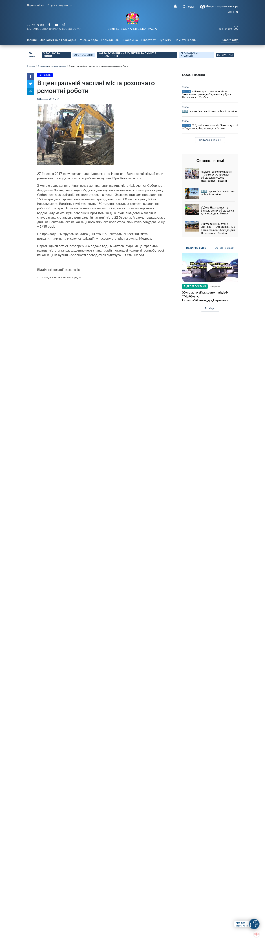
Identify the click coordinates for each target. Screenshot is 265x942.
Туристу (165, 39)
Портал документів (60, 5)
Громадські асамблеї (189, 55)
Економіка (130, 39)
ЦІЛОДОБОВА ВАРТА (54, 28)
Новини (31, 39)
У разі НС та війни (51, 55)
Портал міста (35, 5)
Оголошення (84, 54)
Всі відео (210, 308)
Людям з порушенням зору (221, 6)
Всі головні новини (210, 139)
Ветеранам (225, 54)
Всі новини (42, 66)
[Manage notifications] (256, 934)
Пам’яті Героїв (185, 39)
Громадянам (110, 39)
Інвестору (148, 39)
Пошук (190, 6)
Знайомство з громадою (58, 39)
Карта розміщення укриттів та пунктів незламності (127, 55)
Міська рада (89, 39)
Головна (31, 66)
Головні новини (58, 66)
